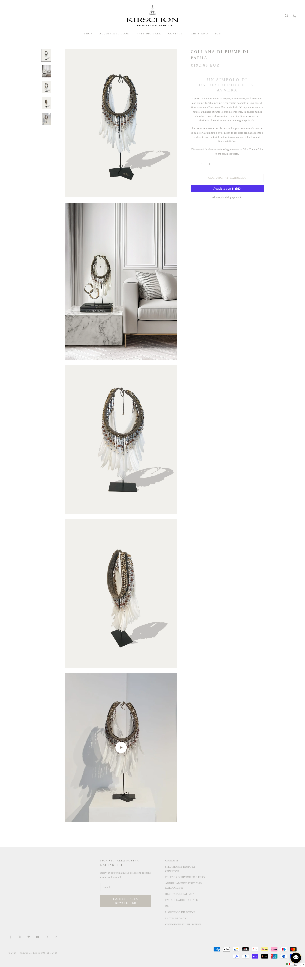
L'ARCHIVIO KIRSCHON (180, 912)
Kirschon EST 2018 (45, 953)
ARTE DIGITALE (149, 33)
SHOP (88, 33)
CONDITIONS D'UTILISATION (183, 924)
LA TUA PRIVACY (176, 918)
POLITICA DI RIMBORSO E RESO (185, 877)
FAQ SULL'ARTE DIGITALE (181, 900)
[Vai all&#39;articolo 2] (46, 71)
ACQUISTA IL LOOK (114, 33)
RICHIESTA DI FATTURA (180, 894)
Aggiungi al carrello (227, 178)
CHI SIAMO (199, 33)
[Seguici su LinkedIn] (56, 937)
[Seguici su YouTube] (38, 937)
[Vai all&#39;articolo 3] (46, 87)
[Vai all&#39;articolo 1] (46, 55)
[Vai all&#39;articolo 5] (46, 118)
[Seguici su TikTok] (47, 937)
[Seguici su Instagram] (19, 937)
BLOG (168, 906)
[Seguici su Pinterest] (28, 937)
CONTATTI (176, 33)
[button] (290, 964)
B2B (218, 33)
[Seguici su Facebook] (10, 937)
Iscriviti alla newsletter (125, 901)
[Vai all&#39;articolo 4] (46, 103)
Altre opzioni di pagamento (227, 197)
